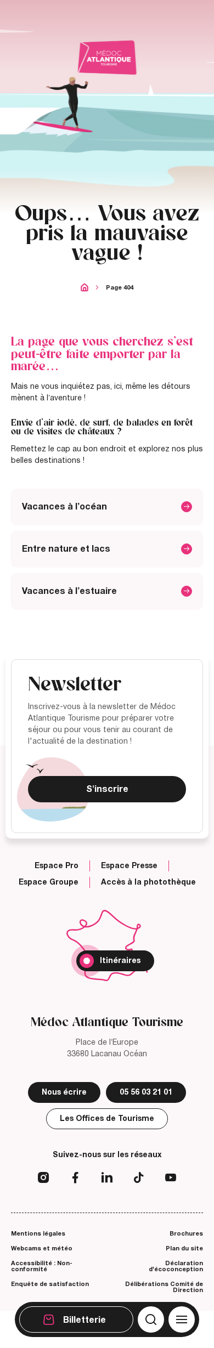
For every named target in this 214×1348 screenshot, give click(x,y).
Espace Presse (129, 866)
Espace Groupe (48, 882)
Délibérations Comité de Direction (164, 1287)
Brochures (186, 1233)
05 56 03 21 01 (146, 1092)
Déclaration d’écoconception (176, 1266)
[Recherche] (151, 1319)
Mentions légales (38, 1233)
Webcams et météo (41, 1248)
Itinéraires (120, 960)
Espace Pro (56, 866)
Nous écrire (64, 1092)
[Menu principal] (181, 1319)
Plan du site (184, 1248)
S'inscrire (107, 789)
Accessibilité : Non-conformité (41, 1266)
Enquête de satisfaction (50, 1284)
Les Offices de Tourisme (107, 1118)
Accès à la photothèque (148, 882)
